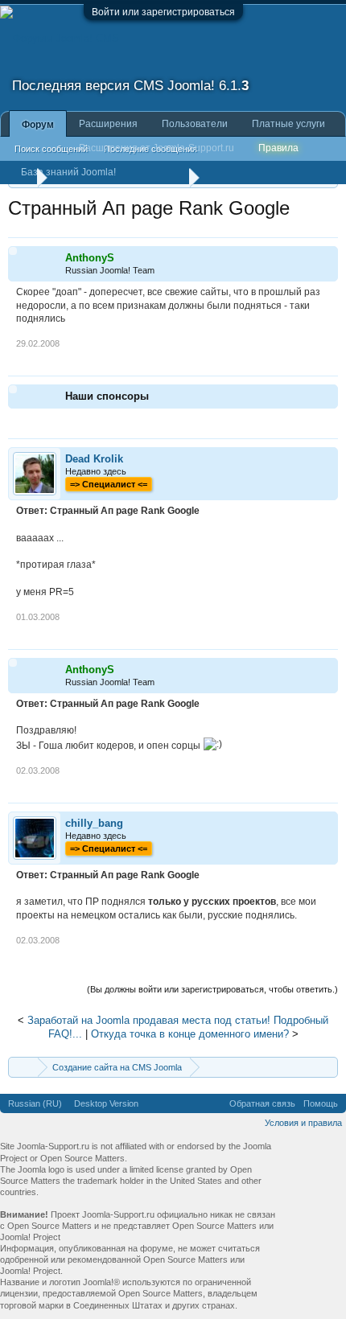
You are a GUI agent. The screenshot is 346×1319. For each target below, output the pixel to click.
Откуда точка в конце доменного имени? (190, 1034)
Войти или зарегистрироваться (163, 12)
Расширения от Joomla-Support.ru (156, 148)
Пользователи (195, 123)
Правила (278, 148)
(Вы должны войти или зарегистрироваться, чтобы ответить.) (212, 989)
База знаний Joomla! (68, 172)
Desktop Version (106, 1103)
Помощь (320, 1103)
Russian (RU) (35, 1103)
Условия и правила (303, 1123)
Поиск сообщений (51, 149)
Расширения (108, 123)
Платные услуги (288, 123)
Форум (38, 124)
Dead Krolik (94, 459)
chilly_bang (94, 823)
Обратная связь (262, 1103)
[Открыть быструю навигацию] (328, 1067)
